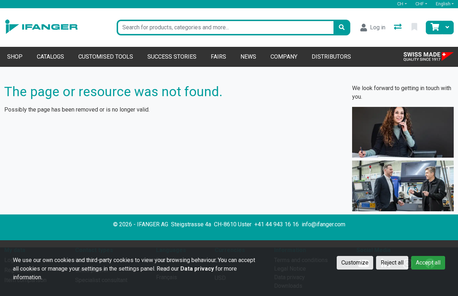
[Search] (342, 27)
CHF (419, 3)
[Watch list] (415, 27)
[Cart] (434, 27)
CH (400, 3)
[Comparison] (398, 27)
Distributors (331, 56)
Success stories (171, 56)
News (248, 56)
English (443, 3)
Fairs (218, 56)
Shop (15, 56)
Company (284, 56)
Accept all (428, 262)
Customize (355, 262)
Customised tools (105, 56)
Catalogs (50, 56)
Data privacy (197, 268)
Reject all (392, 262)
